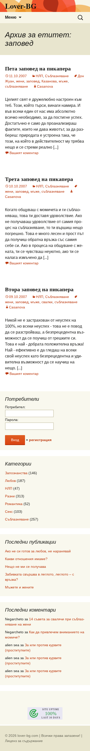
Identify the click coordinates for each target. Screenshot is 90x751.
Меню (10, 17)
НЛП (39, 76)
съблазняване (16, 86)
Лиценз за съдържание (24, 741)
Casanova (45, 86)
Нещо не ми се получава (25, 567)
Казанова (49, 81)
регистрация (40, 440)
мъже (63, 81)
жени (20, 81)
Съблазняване (57, 76)
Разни (10, 496)
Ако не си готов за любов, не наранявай (38, 551)
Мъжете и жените (19, 587)
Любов (10, 481)
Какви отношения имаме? (26, 559)
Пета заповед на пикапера (38, 68)
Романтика (13, 504)
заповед (33, 81)
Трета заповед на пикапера (39, 179)
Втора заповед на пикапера (39, 289)
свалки (47, 302)
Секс (9, 512)
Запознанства (16, 473)
